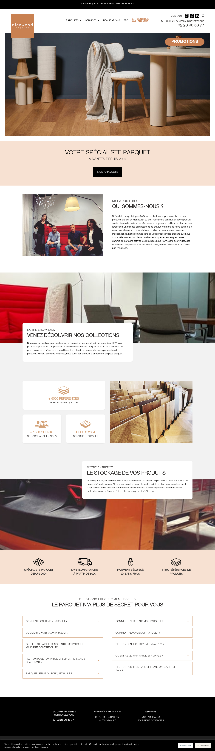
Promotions (184, 42)
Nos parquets (107, 171)
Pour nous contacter (151, 720)
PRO (126, 20)
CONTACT (176, 16)
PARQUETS (72, 20)
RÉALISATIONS (111, 20)
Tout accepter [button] (203, 745)
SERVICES (91, 20)
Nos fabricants (150, 717)
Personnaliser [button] (185, 745)
